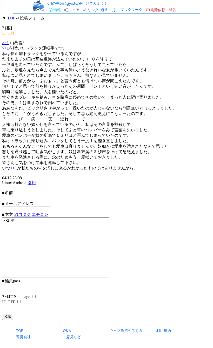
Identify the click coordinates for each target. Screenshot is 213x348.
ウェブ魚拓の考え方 (126, 330)
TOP (19, 330)
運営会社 (23, 336)
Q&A (67, 330)
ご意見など (72, 336)
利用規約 (163, 330)
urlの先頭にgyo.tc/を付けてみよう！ (77, 3)
